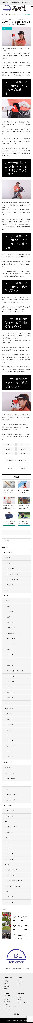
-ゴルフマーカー (10, 902)
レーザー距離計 (17, 19)
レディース (10, 611)
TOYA (10, 19)
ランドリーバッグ (12, 638)
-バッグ (7, 617)
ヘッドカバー (10, 891)
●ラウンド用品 (8, 805)
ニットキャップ (11, 681)
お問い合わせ (19, 1000)
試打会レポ (6, 1009)
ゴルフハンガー (9, 832)
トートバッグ (10, 622)
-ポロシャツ (8, 714)
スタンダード (10, 568)
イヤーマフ (8, 703)
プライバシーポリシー (21, 1002)
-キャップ (8, 660)
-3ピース (7, 590)
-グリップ (8, 789)
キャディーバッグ (12, 870)
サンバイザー (10, 687)
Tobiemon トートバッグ (10, 1007)
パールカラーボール (12, 574)
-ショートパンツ (10, 644)
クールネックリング (11, 827)
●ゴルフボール (8, 552)
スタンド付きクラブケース (14, 880)
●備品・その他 (8, 762)
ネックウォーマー (10, 692)
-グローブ (8, 843)
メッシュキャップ (12, 676)
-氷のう (7, 837)
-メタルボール (9, 585)
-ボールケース (9, 816)
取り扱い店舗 (7, 986)
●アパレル (7, 595)
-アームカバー (9, 708)
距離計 (23, 19)
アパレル (6, 1004)
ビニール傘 (8, 768)
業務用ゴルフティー (11, 778)
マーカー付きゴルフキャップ (15, 671)
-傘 (6, 821)
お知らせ (6, 983)
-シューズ (8, 730)
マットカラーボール (12, 579)
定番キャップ (10, 665)
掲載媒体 (6, 989)
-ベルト (7, 601)
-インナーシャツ (10, 746)
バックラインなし (12, 794)
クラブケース (10, 875)
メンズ (8, 606)
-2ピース (7, 563)
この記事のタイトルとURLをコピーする (16, 460)
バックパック (10, 633)
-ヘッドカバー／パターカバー (13, 886)
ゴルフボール (7, 999)
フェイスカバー (9, 698)
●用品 (5, 784)
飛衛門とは (6, 981)
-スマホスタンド (10, 859)
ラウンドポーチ (11, 628)
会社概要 (18, 997)
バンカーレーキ (9, 773)
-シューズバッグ (10, 800)
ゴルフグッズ (7, 1001)
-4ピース (7, 558)
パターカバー (10, 897)
